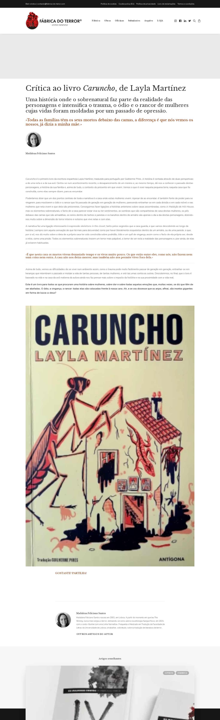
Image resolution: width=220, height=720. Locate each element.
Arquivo (148, 21)
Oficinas (119, 21)
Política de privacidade (145, 4)
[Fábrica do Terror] (54, 21)
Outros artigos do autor (94, 634)
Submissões (134, 21)
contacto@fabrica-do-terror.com (51, 4)
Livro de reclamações (166, 4)
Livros (169, 673)
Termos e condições (185, 4)
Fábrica (96, 21)
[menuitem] (109, 4)
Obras (107, 21)
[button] (176, 21)
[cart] (199, 21)
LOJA (160, 21)
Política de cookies (109, 4)
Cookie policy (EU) (126, 4)
